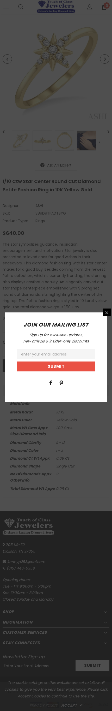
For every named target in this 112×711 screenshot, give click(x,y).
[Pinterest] (61, 383)
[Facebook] (50, 383)
